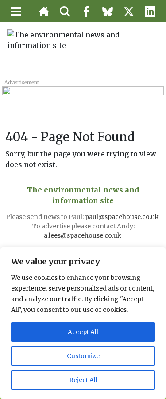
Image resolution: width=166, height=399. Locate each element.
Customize (83, 356)
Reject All (83, 380)
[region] (83, 323)
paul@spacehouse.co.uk (122, 217)
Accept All (83, 332)
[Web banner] (82, 95)
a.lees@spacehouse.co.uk (83, 235)
